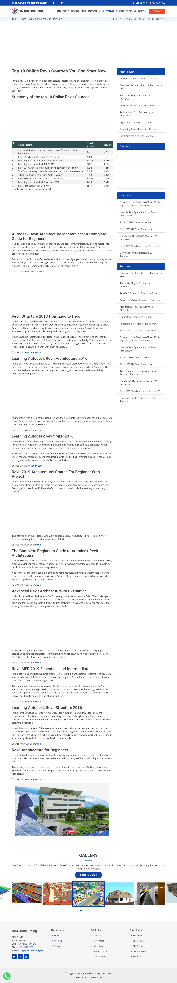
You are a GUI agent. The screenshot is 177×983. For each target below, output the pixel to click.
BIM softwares (139, 951)
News (83, 11)
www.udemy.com (32, 352)
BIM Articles (98, 941)
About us (58, 941)
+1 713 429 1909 (157, 2)
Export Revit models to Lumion (136, 122)
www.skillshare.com (34, 271)
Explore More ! (88, 875)
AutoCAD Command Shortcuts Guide (138, 78)
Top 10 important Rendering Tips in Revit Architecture (138, 372)
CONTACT (157, 11)
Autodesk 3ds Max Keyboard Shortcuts (140, 105)
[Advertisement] (88, 40)
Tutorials (131, 11)
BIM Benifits (138, 957)
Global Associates (94, 977)
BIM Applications (100, 951)
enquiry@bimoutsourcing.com (31, 2)
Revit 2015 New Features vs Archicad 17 (140, 246)
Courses (120, 11)
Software (92, 11)
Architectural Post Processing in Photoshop (136, 114)
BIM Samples (99, 957)
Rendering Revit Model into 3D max (138, 129)
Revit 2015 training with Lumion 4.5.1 (139, 135)
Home (58, 11)
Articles (110, 11)
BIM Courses (138, 941)
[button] (78, 911)
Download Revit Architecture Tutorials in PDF (141, 87)
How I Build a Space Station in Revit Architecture (138, 214)
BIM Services (99, 936)
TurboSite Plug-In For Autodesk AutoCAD (136, 97)
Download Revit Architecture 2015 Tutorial (137, 254)
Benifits (142, 11)
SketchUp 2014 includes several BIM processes (138, 237)
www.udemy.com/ (33, 779)
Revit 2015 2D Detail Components (137, 229)
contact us (30, 865)
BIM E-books (138, 946)
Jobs (101, 11)
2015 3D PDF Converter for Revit (136, 222)
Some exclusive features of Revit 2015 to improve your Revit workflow (141, 204)
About (66, 11)
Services (75, 11)
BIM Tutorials (139, 936)
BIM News (98, 946)
